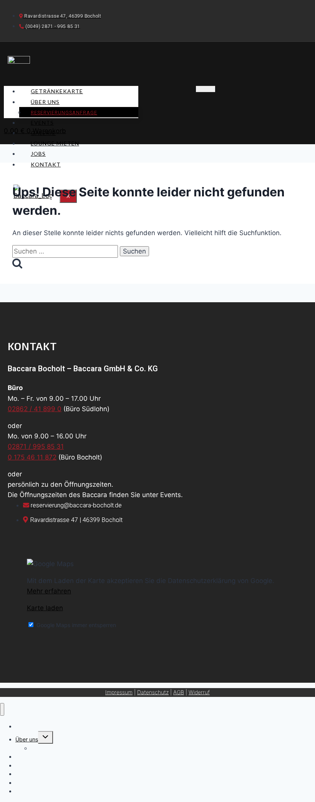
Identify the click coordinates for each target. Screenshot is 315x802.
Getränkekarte (57, 91)
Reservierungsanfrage (64, 112)
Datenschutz (153, 692)
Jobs (38, 153)
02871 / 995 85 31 (36, 446)
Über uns (45, 102)
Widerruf (199, 692)
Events (42, 122)
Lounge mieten (55, 143)
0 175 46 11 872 (32, 457)
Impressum (119, 692)
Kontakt (46, 164)
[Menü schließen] (2, 709)
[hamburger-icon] (205, 89)
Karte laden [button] (45, 608)
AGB (178, 692)
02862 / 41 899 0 (34, 409)
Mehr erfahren (49, 591)
